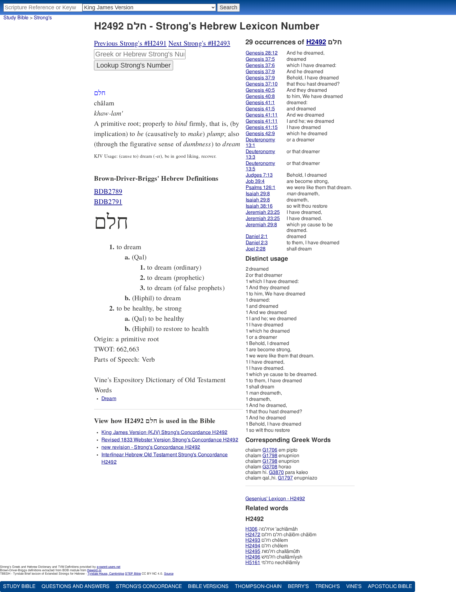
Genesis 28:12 (262, 53)
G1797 (285, 477)
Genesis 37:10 (262, 84)
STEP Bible (133, 573)
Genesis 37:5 (260, 59)
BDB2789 (108, 191)
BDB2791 (108, 201)
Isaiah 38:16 (259, 206)
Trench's (327, 586)
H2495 (252, 551)
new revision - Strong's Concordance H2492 (150, 447)
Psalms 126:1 (260, 187)
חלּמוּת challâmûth (272, 551)
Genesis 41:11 (262, 115)
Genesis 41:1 (260, 102)
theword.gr (94, 570)
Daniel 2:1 (257, 236)
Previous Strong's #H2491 (130, 42)
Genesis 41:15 (262, 127)
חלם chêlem (266, 540)
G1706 (269, 450)
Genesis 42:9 (260, 133)
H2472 (252, 534)
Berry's (298, 586)
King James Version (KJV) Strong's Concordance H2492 (164, 432)
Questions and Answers (76, 586)
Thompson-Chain (258, 586)
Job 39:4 (255, 181)
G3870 (276, 472)
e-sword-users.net (108, 566)
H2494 (252, 545)
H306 (251, 529)
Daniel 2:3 (257, 242)
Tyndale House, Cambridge (105, 573)
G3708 (269, 466)
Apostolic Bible (390, 586)
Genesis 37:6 (260, 65)
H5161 (252, 562)
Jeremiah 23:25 (263, 212)
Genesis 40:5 (260, 90)
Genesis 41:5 (260, 108)
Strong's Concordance (149, 586)
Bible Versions (208, 586)
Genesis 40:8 (260, 96)
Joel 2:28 (256, 248)
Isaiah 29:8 (258, 193)
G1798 (269, 455)
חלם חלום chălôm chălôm (280, 534)
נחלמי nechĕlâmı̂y (272, 562)
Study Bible (16, 17)
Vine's (354, 586)
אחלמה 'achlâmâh (271, 529)
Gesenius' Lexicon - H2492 (275, 498)
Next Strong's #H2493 (199, 42)
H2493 (252, 540)
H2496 (252, 556)
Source (168, 573)
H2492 (316, 42)
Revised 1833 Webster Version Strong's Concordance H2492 (169, 439)
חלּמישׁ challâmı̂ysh (273, 556)
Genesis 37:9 (260, 71)
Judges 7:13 (259, 175)
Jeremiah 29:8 (261, 224)
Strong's (43, 17)
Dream (108, 398)
